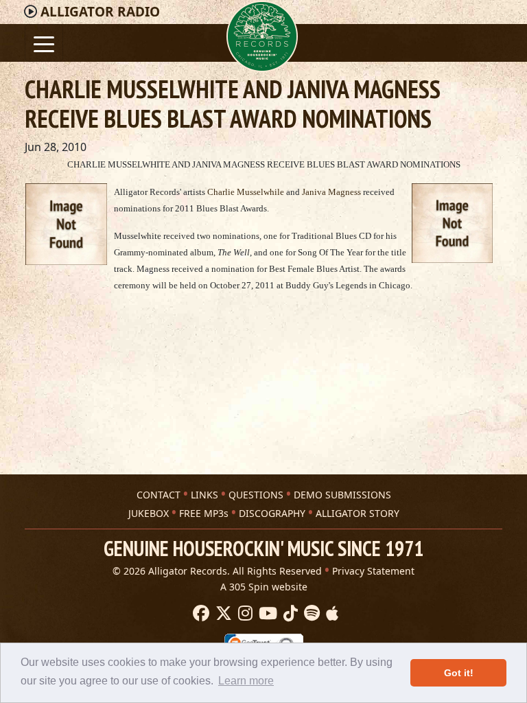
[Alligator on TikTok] (289, 614)
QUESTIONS (256, 494)
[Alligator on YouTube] (266, 614)
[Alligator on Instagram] (244, 614)
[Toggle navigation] (44, 43)
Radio (100, 12)
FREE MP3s (204, 513)
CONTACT (158, 494)
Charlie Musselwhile (244, 192)
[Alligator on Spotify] (310, 614)
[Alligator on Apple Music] (330, 614)
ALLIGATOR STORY (357, 513)
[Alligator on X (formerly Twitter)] (222, 614)
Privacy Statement (373, 570)
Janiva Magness (330, 192)
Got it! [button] (458, 672)
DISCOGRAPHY (272, 513)
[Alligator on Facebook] (199, 614)
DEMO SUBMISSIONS (342, 494)
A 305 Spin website (263, 586)
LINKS (204, 494)
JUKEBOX (148, 513)
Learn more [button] (246, 681)
